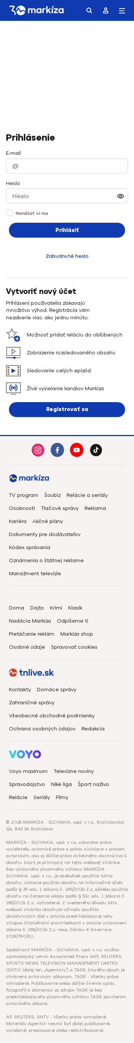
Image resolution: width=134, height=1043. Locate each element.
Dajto (37, 608)
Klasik (75, 608)
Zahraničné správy (31, 702)
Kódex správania (29, 547)
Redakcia (93, 729)
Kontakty (20, 689)
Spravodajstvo (27, 784)
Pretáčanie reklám (31, 634)
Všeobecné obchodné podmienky (52, 715)
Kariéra (17, 521)
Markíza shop (76, 634)
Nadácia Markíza (30, 621)
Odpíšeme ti (72, 621)
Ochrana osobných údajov (42, 729)
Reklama (95, 508)
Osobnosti (22, 508)
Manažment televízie (35, 573)
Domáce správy (56, 689)
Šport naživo (93, 784)
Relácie (18, 797)
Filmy (62, 797)
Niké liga (61, 784)
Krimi (56, 608)
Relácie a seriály (87, 495)
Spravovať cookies (74, 647)
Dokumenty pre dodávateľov (44, 534)
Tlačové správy (60, 508)
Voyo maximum (28, 771)
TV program (23, 495)
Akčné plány (47, 521)
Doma (16, 608)
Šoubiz (52, 495)
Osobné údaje (27, 647)
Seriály (42, 797)
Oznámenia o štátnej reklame (46, 560)
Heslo (13, 183)
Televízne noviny (74, 771)
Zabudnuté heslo (67, 256)
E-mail (13, 153)
